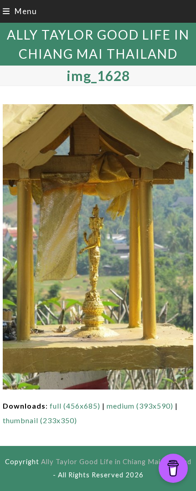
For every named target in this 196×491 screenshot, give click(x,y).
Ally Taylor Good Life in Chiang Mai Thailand (116, 461)
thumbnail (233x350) (40, 420)
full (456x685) (75, 405)
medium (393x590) (140, 405)
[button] (19, 11)
